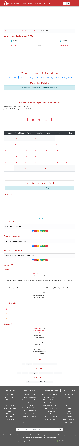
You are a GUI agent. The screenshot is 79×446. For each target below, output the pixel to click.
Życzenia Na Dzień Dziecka (29, 408)
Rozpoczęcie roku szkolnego (13, 226)
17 (5, 156)
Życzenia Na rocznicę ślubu (29, 400)
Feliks (8, 77)
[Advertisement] (39, 17)
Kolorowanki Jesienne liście (49, 411)
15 (57, 150)
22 (57, 156)
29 (57, 162)
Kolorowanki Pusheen (49, 405)
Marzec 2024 (39, 119)
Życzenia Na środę (29, 394)
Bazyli (64, 77)
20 (36, 156)
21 (46, 156)
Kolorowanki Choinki (49, 419)
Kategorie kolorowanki (38, 333)
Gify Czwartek (10, 400)
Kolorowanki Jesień (49, 397)
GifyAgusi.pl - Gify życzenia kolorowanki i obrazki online (39, 441)
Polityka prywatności (69, 419)
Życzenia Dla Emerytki (29, 416)
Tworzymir (57, 77)
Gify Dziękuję (10, 419)
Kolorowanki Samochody (49, 408)
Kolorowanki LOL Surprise (49, 417)
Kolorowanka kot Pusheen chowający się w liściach (19, 255)
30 (67, 162)
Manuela (49, 77)
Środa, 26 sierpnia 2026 (39, 273)
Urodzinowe (25, 373)
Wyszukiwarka (69, 422)
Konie (51, 381)
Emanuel (14, 77)
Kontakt (69, 414)
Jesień (36, 381)
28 (46, 162)
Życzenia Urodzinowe (30, 397)
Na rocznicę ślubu (33, 373)
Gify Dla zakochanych (10, 408)
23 (67, 156)
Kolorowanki (39, 3)
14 (46, 150)
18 (16, 156)
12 (26, 150)
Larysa (36, 77)
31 (5, 168)
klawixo (9, 308)
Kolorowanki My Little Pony (49, 394)
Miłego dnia (29, 364)
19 (26, 156)
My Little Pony (30, 381)
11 (16, 150)
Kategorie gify (38, 328)
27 (36, 162)
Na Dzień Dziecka (58, 373)
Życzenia (31, 3)
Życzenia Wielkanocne (29, 410)
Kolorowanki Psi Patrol (49, 400)
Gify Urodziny (10, 414)
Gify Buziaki (10, 411)
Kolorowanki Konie (49, 403)
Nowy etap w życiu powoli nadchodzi (15, 241)
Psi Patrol (41, 381)
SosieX (9, 313)
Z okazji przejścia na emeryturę (46, 373)
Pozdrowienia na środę (44, 364)
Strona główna (69, 394)
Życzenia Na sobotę (29, 413)
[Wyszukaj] (68, 3)
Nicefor (42, 77)
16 (67, 150)
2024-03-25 (15, 45)
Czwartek (35, 364)
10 (5, 150)
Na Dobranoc (54, 364)
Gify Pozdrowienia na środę (10, 403)
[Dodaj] (47, 3)
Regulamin (69, 411)
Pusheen (46, 381)
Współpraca (69, 417)
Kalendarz (69, 405)
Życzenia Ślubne (29, 419)
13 (36, 150)
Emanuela (22, 77)
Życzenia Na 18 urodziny (30, 422)
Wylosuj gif (40, 218)
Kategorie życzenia (38, 331)
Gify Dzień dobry (10, 417)
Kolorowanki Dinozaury (49, 414)
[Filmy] (45, 3)
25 (16, 162)
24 (5, 162)
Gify (25, 3)
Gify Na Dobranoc (10, 405)
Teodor (30, 77)
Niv (8, 318)
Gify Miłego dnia (10, 397)
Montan (70, 77)
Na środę (19, 373)
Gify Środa (10, 394)
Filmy (69, 408)
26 (39, 41)
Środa (23, 364)
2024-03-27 (63, 45)
